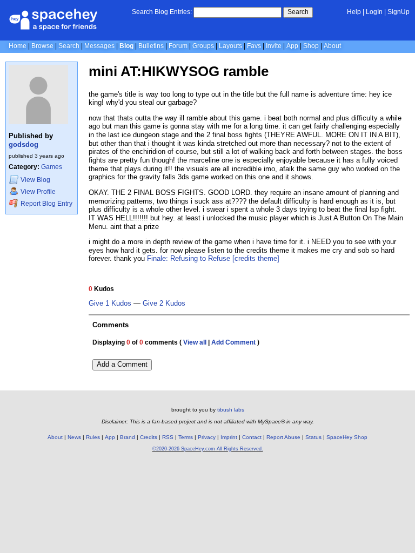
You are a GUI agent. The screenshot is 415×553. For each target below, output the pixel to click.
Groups (203, 46)
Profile (38, 191)
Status (313, 437)
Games (51, 167)
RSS (167, 437)
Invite (274, 46)
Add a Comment (122, 364)
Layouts (230, 46)
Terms (185, 437)
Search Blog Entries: (162, 12)
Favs (254, 46)
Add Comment (233, 342)
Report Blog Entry (45, 203)
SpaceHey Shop (346, 437)
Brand (127, 437)
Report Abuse (283, 437)
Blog (126, 46)
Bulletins (151, 46)
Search (298, 12)
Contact (252, 437)
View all (194, 342)
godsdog (23, 144)
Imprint (228, 437)
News (74, 437)
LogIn (374, 12)
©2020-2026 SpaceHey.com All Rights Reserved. (207, 448)
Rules (93, 437)
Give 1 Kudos (110, 303)
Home (17, 46)
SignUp (398, 12)
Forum (178, 46)
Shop (311, 46)
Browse (42, 46)
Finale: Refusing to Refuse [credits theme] (213, 258)
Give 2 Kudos (164, 303)
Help (354, 12)
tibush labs (230, 410)
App (292, 46)
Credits (148, 437)
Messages (99, 46)
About (332, 46)
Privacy (207, 437)
